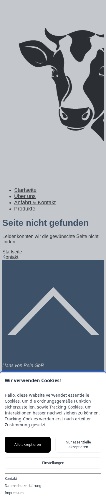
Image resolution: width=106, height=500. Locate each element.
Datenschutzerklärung (23, 485)
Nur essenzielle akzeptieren (78, 444)
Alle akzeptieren (27, 444)
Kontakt (11, 478)
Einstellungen (53, 462)
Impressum (14, 493)
